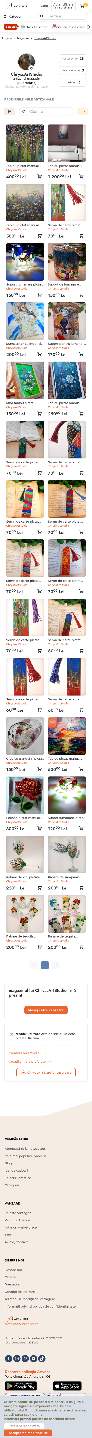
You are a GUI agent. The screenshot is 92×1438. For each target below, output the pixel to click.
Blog (8, 1163)
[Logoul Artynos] (16, 6)
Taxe (8, 1235)
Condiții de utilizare (20, 1292)
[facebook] (8, 1358)
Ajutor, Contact (16, 1242)
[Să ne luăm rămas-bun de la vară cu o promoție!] (11, 27)
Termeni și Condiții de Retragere (30, 1299)
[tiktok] (42, 1358)
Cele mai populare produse (26, 1156)
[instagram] (17, 1358)
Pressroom (13, 1284)
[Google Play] (21, 1386)
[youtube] (33, 1358)
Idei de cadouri (16, 1170)
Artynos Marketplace (21, 1227)
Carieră (10, 1277)
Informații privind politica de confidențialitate (40, 1306)
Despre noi (13, 1270)
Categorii (12, 1185)
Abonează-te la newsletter (25, 1149)
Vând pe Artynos (17, 1220)
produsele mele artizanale (29, 99)
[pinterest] (25, 1358)
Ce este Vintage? (18, 1213)
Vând (44, 5)
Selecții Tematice (18, 1178)
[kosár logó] (82, 5)
